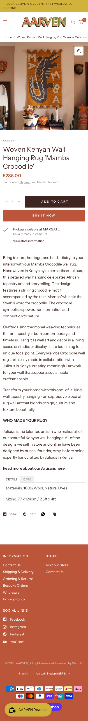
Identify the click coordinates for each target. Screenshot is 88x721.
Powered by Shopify (69, 663)
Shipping (25, 182)
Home (7, 37)
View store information (28, 240)
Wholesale (11, 592)
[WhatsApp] (44, 514)
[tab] (11, 479)
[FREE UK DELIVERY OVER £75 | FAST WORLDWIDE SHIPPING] (44, 6)
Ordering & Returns (18, 579)
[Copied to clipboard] (56, 514)
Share (13, 514)
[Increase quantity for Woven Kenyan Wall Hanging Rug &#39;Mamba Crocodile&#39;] (19, 201)
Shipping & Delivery (18, 572)
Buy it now (44, 215)
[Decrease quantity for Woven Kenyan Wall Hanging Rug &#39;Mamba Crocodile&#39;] (6, 201)
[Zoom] (78, 50)
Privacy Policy (14, 599)
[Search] (73, 22)
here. (61, 468)
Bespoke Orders (15, 585)
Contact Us (12, 565)
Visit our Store (57, 565)
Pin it (32, 514)
